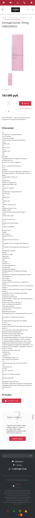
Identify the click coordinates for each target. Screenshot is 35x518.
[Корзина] (3, 3)
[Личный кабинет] (31, 3)
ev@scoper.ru (19, 461)
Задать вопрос (17, 439)
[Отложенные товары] (10, 3)
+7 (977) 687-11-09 (19, 469)
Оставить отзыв (12, 401)
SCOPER (17, 484)
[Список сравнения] (17, 3)
